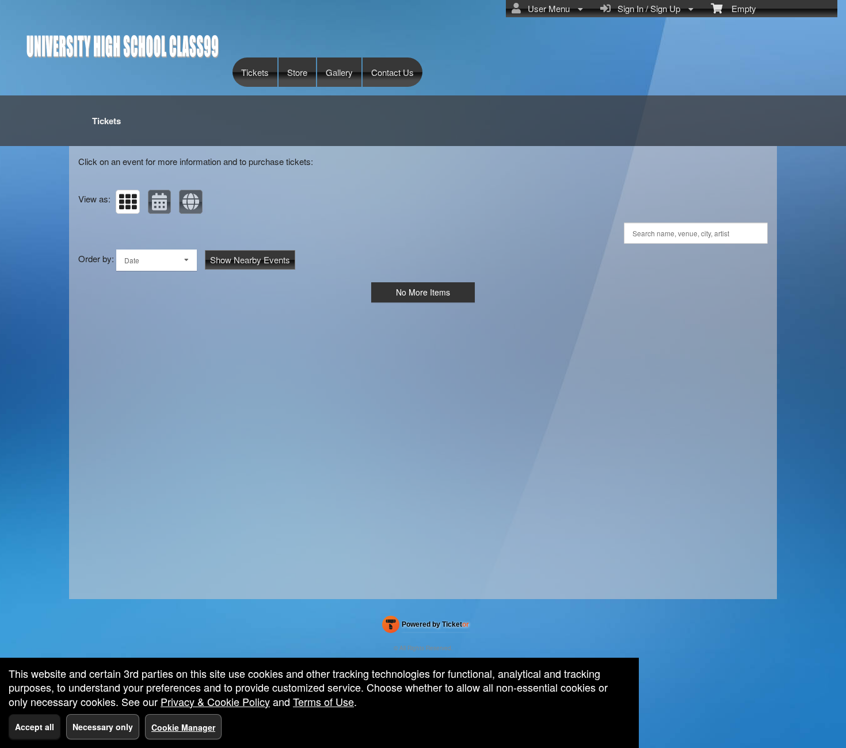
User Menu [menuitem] (546, 8)
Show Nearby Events (250, 260)
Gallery (339, 72)
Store (297, 72)
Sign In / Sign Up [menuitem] (647, 8)
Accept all (34, 726)
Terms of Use (323, 701)
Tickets (255, 72)
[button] (128, 202)
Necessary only (103, 726)
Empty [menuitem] (739, 8)
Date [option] (131, 260)
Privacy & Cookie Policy (215, 701)
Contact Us (392, 72)
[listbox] (156, 260)
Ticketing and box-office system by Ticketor (426, 626)
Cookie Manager (183, 727)
